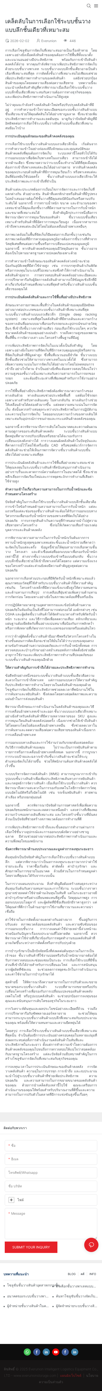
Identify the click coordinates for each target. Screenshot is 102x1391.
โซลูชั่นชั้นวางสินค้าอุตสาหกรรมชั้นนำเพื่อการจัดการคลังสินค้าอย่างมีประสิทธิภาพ (36, 1285)
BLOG (72, 1274)
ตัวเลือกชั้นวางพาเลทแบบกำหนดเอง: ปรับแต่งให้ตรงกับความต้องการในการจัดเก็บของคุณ (77, 1286)
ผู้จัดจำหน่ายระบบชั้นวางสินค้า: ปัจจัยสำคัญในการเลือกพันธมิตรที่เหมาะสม (77, 1306)
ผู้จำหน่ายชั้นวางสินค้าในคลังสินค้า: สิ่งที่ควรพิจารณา (28, 1306)
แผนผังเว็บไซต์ (70, 1375)
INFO (92, 1274)
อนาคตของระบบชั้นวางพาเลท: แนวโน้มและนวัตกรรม (28, 1296)
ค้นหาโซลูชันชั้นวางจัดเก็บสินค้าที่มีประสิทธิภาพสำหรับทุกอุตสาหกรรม (77, 1296)
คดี (82, 1274)
